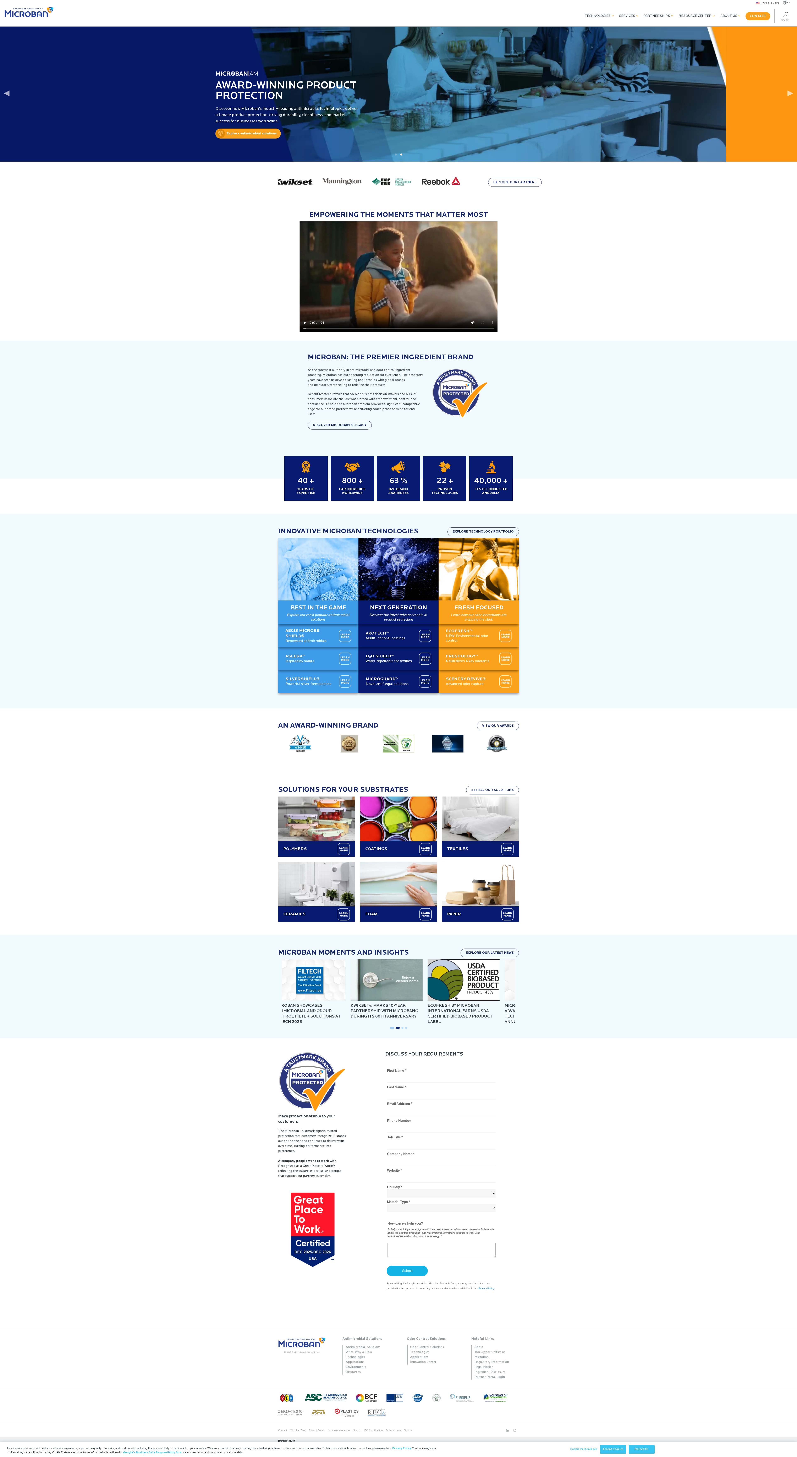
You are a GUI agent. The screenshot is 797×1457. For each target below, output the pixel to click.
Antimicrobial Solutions (362, 1339)
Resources (353, 1372)
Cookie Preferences (583, 1449)
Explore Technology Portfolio (483, 531)
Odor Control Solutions (426, 1339)
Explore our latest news (490, 953)
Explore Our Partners (515, 182)
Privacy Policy (317, 1430)
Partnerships (656, 16)
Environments (356, 1367)
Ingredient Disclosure (489, 1372)
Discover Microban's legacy (340, 425)
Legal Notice (483, 1367)
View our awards (498, 726)
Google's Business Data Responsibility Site (152, 1452)
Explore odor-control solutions (76, 133)
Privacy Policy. (402, 1448)
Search (357, 1430)
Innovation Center (423, 1362)
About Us (728, 16)
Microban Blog (298, 1430)
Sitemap (408, 1430)
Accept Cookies (613, 1449)
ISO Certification (373, 1430)
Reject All (641, 1449)
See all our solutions (492, 790)
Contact (758, 16)
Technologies (598, 16)
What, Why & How (359, 1352)
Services (627, 16)
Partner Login (393, 1430)
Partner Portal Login (489, 1377)
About (478, 1347)
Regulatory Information (491, 1362)
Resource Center (695, 16)
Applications (355, 1362)
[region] (398, 1449)
